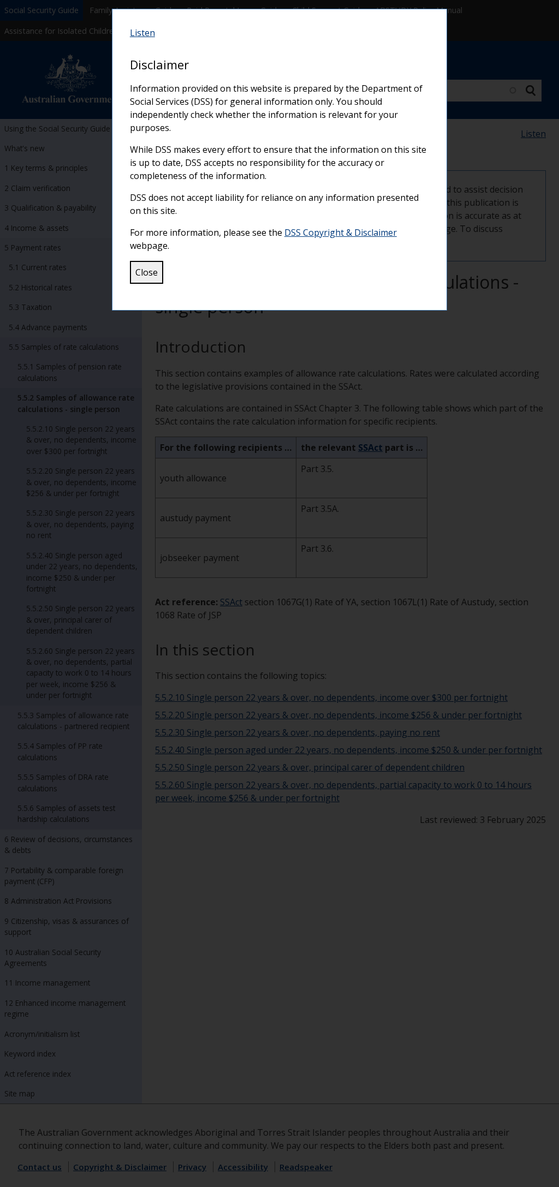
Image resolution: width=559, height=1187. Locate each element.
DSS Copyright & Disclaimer (340, 232)
